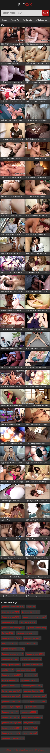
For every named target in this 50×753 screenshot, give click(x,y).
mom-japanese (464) (10, 612)
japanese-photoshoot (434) (34, 701)
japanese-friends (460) (11, 701)
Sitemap (41, 750)
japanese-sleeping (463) (33, 691)
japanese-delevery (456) (12, 675)
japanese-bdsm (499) (29, 680)
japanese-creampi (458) (36, 627)
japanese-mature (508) (26, 670)
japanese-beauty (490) (11, 733)
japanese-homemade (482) (12, 627)
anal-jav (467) (7, 670)
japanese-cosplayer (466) (27, 633)
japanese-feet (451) (28, 643)
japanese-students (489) (31, 659)
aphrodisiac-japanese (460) (13, 649)
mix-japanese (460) (10, 680)
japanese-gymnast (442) (12, 707)
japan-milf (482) (30, 728)
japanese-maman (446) (34, 707)
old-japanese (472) (31, 722)
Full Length (27, 20)
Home (4, 20)
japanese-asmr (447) (32, 638)
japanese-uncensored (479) (13, 738)
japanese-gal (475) (9, 622)
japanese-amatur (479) (11, 638)
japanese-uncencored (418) (13, 606)
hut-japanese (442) (9, 643)
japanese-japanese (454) (32, 685)
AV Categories (41, 20)
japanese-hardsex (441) (32, 664)
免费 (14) (31, 606)
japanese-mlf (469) (29, 712)
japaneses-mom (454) (35, 654)
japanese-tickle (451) (30, 612)
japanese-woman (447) (11, 728)
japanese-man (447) (10, 712)
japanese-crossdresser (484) (34, 696)
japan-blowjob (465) (10, 717)
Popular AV (14, 20)
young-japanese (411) (11, 664)
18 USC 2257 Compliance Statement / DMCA (21, 750)
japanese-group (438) (10, 617)
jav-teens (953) (31, 675)
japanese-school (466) (11, 696)
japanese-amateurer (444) (12, 654)
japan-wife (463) (30, 733)
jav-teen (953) (7, 633)
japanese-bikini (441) (10, 685)
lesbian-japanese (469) (11, 691)
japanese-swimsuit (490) (32, 717)
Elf (25, 4)
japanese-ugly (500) (10, 659)
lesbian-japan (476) (28, 622)
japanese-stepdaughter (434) (34, 617)
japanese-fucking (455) (11, 722)
